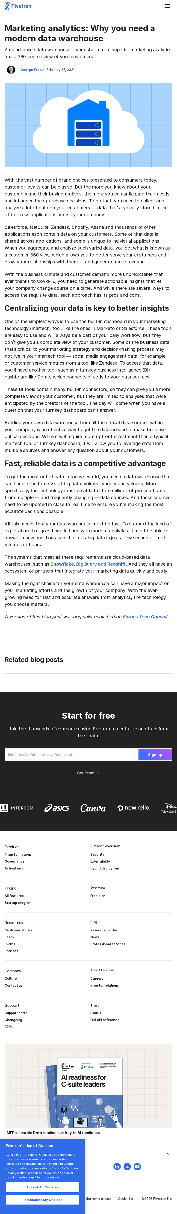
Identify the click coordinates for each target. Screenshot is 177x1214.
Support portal (16, 1013)
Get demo (85, 773)
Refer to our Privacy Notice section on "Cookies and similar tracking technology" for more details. (42, 1172)
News (94, 937)
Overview (97, 887)
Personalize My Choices (42, 1200)
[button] (167, 6)
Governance (14, 861)
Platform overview (105, 846)
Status (95, 1013)
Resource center (103, 930)
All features (14, 896)
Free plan (97, 896)
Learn (9, 937)
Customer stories (18, 930)
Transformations (18, 854)
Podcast (11, 951)
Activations (14, 868)
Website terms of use (95, 1199)
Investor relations (104, 985)
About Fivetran (102, 970)
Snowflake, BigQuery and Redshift (88, 564)
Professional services (107, 944)
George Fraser (33, 70)
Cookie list (125, 1199)
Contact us (14, 985)
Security (97, 854)
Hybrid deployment (105, 868)
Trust (94, 1005)
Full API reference (104, 1020)
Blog (93, 922)
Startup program (18, 903)
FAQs (8, 1027)
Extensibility (100, 861)
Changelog (13, 1020)
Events (10, 944)
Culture (11, 978)
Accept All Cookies (42, 1187)
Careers (96, 978)
